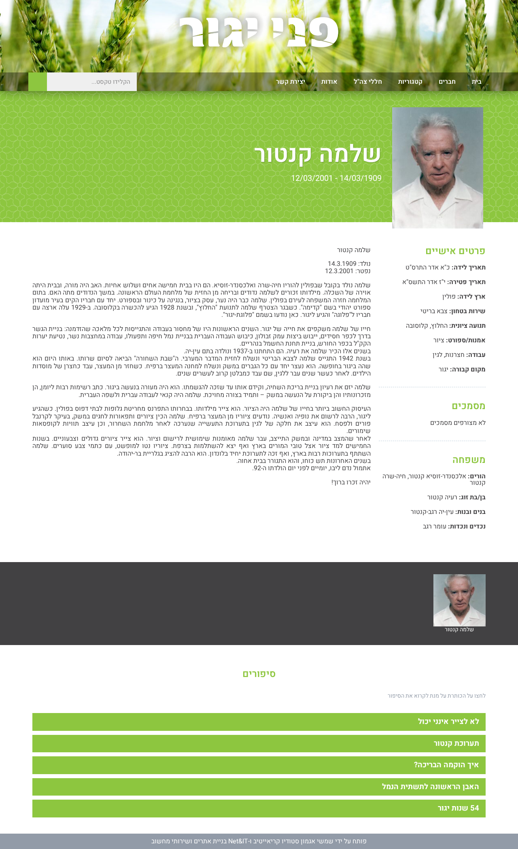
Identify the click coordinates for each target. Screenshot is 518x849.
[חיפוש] (37, 81)
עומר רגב (434, 526)
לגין (437, 355)
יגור (443, 369)
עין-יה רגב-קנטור (432, 512)
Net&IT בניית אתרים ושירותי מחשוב (199, 841)
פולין (449, 296)
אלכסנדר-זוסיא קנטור (437, 476)
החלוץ (439, 326)
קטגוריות (410, 82)
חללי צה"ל (368, 82)
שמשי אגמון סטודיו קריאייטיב (293, 841)
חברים (447, 82)
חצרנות (455, 355)
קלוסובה (417, 326)
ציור (438, 340)
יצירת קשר (290, 82)
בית (477, 82)
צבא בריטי (434, 311)
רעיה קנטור (442, 497)
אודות (329, 82)
